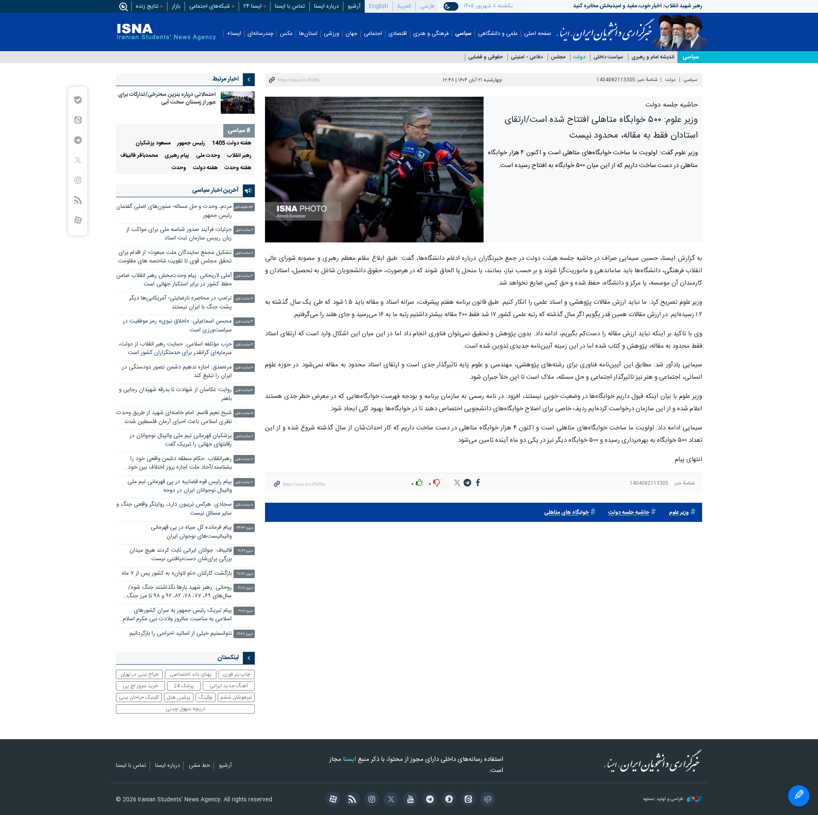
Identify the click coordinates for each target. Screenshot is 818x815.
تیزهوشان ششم (236, 697)
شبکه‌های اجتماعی (209, 6)
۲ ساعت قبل (244, 230)
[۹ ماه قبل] (238, 102)
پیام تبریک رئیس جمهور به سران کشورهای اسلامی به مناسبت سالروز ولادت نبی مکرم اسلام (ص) (177, 615)
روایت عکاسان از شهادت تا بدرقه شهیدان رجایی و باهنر (175, 394)
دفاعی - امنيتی (527, 57)
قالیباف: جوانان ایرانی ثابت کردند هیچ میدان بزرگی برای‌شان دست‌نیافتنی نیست (181, 555)
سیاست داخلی (608, 57)
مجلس (558, 57)
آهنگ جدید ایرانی (229, 686)
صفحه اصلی (537, 33)
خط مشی (199, 766)
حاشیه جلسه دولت (628, 512)
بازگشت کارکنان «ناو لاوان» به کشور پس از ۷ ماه (177, 573)
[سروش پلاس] (447, 800)
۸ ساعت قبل (244, 505)
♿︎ (798, 795)
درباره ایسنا (326, 6)
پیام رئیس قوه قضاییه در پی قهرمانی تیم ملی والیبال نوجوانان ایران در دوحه (179, 486)
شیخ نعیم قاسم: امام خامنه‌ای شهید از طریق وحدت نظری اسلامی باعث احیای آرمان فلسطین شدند (174, 417)
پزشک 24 (184, 686)
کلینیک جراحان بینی (139, 697)
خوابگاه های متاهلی (566, 512)
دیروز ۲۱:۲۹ (245, 551)
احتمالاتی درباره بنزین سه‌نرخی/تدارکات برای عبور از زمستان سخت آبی (167, 98)
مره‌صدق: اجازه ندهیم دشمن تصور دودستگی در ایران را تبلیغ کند (177, 371)
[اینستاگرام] (370, 800)
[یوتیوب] (409, 800)
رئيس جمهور (191, 143)
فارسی (427, 6)
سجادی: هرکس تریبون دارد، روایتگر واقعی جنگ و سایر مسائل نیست (174, 509)
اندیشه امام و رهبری (652, 57)
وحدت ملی (208, 155)
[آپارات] (331, 800)
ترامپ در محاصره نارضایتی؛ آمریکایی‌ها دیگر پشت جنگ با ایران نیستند (180, 302)
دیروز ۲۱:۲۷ (245, 574)
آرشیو (354, 6)
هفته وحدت (238, 168)
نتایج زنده (147, 6)
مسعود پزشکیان (152, 143)
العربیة (404, 6)
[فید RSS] (351, 800)
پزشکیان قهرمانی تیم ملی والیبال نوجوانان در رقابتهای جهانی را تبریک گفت (181, 440)
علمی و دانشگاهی (498, 33)
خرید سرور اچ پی (140, 686)
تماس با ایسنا (290, 6)
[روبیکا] (486, 800)
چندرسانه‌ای (261, 33)
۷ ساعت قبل (244, 459)
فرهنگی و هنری (431, 33)
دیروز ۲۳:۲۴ (244, 528)
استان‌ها (308, 33)
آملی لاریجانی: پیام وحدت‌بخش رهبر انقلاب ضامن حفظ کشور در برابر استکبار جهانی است (174, 280)
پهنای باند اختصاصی (191, 674)
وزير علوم (679, 512)
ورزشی (331, 33)
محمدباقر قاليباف (139, 155)
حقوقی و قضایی (485, 57)
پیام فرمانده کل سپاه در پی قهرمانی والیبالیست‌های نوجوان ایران (191, 532)
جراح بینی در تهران (139, 674)
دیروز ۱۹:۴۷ (245, 634)
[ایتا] (466, 800)
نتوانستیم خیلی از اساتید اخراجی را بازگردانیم (181, 633)
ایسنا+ (234, 33)
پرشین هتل (178, 697)
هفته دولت (205, 168)
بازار (176, 6)
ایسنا (605, 27)
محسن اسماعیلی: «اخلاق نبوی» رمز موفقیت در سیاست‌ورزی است (177, 325)
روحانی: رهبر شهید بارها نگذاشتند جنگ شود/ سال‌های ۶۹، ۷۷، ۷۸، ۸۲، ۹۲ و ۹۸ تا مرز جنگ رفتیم (179, 592)
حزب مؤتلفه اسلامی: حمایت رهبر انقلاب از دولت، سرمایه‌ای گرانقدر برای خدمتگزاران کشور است (175, 348)
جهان (351, 33)
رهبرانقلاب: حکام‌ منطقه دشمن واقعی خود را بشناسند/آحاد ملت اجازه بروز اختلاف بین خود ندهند (180, 464)
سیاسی (463, 33)
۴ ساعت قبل (244, 368)
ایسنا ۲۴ (252, 6)
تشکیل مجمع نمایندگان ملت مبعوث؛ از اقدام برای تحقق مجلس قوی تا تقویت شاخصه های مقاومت (175, 257)
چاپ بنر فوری (236, 674)
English (378, 6)
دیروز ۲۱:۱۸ (245, 588)
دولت (579, 57)
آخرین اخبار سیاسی (215, 190)
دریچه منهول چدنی (185, 709)
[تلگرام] (428, 800)
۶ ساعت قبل (244, 436)
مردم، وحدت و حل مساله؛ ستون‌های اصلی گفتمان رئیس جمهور (174, 211)
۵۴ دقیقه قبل (243, 207)
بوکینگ (206, 697)
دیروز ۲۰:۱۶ (245, 611)
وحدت (179, 168)
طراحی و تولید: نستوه (664, 799)
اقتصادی (398, 33)
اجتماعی (373, 33)
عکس (286, 33)
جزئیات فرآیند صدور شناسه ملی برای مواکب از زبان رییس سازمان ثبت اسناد (179, 234)
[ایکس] (389, 800)
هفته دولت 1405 (231, 143)
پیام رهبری (176, 155)
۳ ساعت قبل (244, 276)
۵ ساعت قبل (244, 413)
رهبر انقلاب (239, 155)
